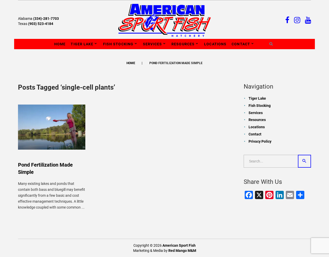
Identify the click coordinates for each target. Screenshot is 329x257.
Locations (215, 44)
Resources (183, 44)
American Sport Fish (179, 245)
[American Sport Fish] (164, 20)
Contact (241, 44)
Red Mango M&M (182, 251)
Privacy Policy (260, 141)
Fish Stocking (118, 44)
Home (60, 44)
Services (152, 44)
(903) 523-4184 (40, 24)
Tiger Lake (82, 44)
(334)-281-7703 (46, 18)
